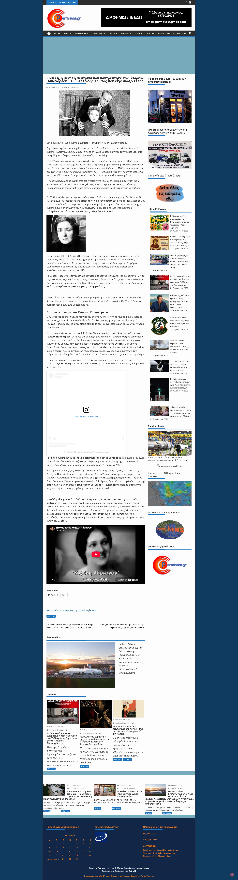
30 (70, 859)
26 (90, 855)
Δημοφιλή (126, 33)
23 (70, 855)
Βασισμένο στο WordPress (96, 876)
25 (83, 855)
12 (90, 847)
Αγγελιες (47, 811)
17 (77, 851)
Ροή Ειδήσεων (81, 33)
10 (77, 847)
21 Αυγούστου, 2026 (56, 726)
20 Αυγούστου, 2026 (122, 720)
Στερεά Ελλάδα (99, 33)
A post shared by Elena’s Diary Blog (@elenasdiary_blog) (86, 452)
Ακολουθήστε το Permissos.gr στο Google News (71, 610)
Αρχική (57, 33)
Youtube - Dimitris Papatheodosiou (159, 853)
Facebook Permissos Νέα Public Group (160, 850)
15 (63, 851)
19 (90, 851)
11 (83, 847)
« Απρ (49, 859)
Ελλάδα (113, 33)
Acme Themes (147, 876)
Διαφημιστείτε (179, 33)
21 (57, 855)
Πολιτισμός (51, 616)
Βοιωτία (67, 33)
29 (63, 859)
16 (70, 851)
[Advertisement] (119, 55)
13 (50, 851)
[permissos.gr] (49, 33)
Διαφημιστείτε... (151, 839)
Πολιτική (150, 33)
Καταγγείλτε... (149, 833)
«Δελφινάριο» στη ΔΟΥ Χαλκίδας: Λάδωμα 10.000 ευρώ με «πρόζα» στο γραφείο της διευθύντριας (121, 626)
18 (83, 851)
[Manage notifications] (232, 875)
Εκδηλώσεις (117, 759)
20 (50, 855)
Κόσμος (138, 33)
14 (57, 851)
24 (77, 855)
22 (63, 855)
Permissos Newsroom (71, 88)
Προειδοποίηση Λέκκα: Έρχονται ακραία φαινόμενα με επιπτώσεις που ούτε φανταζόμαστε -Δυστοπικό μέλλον (70, 626)
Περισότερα (163, 33)
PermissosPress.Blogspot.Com (157, 856)
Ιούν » (56, 859)
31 (77, 859)
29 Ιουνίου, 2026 (176, 785)
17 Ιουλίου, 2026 (74, 785)
